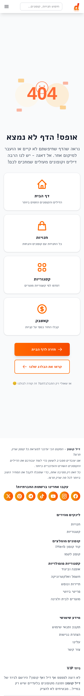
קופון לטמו (72, 554)
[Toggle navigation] (6, 6)
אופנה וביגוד (70, 569)
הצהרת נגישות (69, 634)
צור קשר (73, 649)
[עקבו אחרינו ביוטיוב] (53, 496)
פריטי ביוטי (71, 591)
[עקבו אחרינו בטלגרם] (30, 496)
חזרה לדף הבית (44, 349)
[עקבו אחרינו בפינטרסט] (19, 496)
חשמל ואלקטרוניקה (65, 576)
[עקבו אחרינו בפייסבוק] (75, 496)
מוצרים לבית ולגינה (65, 599)
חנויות (75, 524)
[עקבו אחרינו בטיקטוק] (42, 496)
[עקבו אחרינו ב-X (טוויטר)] (8, 496)
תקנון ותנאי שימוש (66, 627)
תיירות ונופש (70, 584)
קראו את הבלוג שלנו (45, 366)
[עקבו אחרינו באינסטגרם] (64, 496)
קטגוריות (73, 531)
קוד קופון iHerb (67, 546)
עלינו (76, 642)
